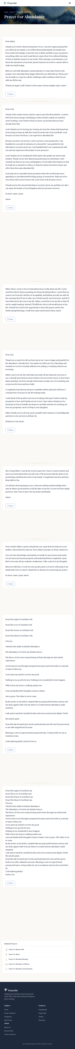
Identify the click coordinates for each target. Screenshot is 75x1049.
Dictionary (42, 1020)
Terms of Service (10, 1034)
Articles (41, 1016)
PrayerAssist (43, 1009)
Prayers (12, 12)
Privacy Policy (8, 1031)
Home (6, 12)
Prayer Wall (42, 1013)
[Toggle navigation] (69, 3)
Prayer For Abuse (14, 954)
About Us (7, 1027)
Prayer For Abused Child (16, 949)
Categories (8, 1016)
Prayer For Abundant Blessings (18, 959)
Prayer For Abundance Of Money (19, 964)
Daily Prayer (8, 1020)
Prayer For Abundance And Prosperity (20, 969)
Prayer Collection (10, 1013)
